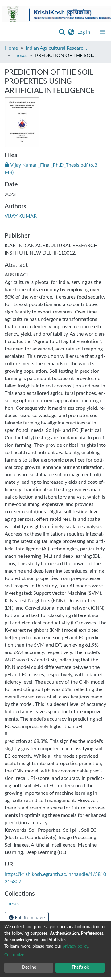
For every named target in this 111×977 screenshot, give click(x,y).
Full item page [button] (29, 917)
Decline (29, 967)
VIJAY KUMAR (21, 216)
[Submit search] (62, 32)
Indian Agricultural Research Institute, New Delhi (56, 48)
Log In (84, 32)
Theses (20, 55)
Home (11, 48)
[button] (71, 32)
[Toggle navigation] (102, 32)
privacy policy (75, 946)
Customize (14, 955)
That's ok (80, 967)
